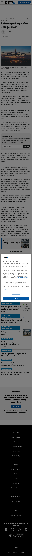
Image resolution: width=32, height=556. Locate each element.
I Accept (16, 298)
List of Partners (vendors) (9, 289)
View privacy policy (23, 277)
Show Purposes (16, 294)
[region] (16, 278)
